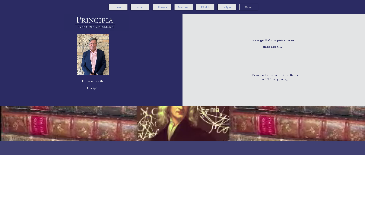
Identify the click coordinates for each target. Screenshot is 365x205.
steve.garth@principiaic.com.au (273, 40)
